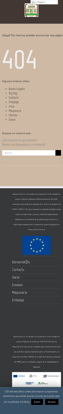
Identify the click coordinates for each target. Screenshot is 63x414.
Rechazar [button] (52, 401)
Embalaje (14, 102)
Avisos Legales (17, 89)
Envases (17, 284)
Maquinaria (15, 111)
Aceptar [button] (37, 401)
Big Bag (13, 93)
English (41, 2)
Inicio (11, 106)
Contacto (14, 97)
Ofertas (13, 115)
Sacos (12, 119)
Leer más (31, 408)
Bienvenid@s (21, 262)
